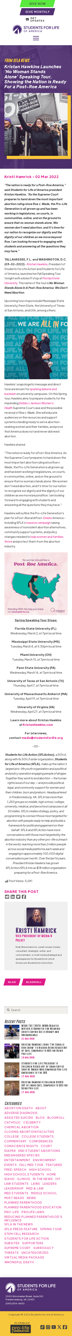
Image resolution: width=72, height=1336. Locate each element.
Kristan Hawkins (37, 264)
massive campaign (38, 522)
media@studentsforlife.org (42, 737)
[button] (36, 38)
